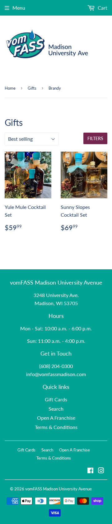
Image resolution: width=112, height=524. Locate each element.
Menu (18, 8)
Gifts (32, 88)
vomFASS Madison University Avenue (58, 488)
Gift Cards (56, 399)
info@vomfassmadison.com (56, 374)
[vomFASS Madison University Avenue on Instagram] (101, 471)
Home (10, 88)
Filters (95, 138)
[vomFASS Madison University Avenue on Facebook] (90, 471)
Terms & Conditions (56, 427)
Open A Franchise (56, 418)
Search (56, 409)
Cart (101, 8)
